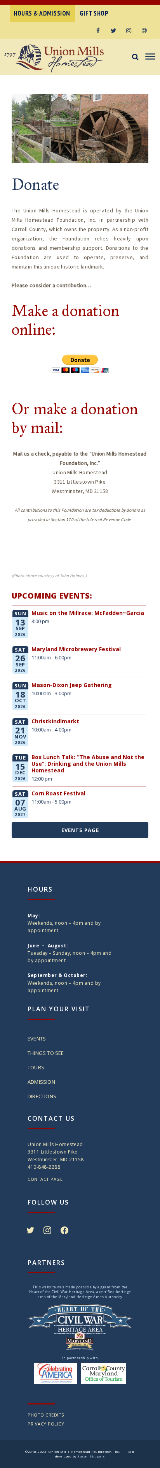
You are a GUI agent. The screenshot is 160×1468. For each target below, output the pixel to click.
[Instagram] (128, 30)
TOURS (36, 1067)
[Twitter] (113, 30)
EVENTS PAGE (80, 830)
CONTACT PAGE (45, 1179)
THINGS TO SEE (46, 1052)
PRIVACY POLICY (46, 1424)
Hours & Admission (42, 13)
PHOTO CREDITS (46, 1415)
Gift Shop (94, 13)
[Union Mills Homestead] (65, 58)
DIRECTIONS (42, 1096)
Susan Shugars (91, 1456)
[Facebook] (97, 30)
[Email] (144, 30)
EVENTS (37, 1038)
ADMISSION (41, 1081)
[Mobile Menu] (149, 57)
